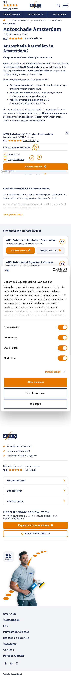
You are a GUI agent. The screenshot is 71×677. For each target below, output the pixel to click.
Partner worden (13, 655)
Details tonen (52, 371)
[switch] (62, 337)
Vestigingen (11, 619)
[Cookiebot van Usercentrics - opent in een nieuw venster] (52, 270)
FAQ (6, 625)
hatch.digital (16, 674)
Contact (8, 649)
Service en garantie (16, 637)
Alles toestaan (35, 382)
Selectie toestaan (35, 393)
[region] (35, 152)
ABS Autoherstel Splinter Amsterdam (31, 240)
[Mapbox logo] (8, 171)
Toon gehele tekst (13, 214)
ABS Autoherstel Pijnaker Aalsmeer (29, 262)
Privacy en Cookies (16, 631)
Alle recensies (30, 469)
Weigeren (35, 403)
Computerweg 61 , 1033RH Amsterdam (24, 243)
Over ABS (9, 613)
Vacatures (10, 643)
